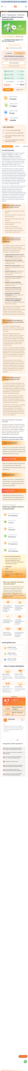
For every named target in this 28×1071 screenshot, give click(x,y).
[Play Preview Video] (14, 28)
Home (4, 15)
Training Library (11, 15)
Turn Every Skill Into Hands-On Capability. (14, 2)
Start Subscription (14, 63)
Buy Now (8, 90)
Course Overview (7, 146)
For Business (20, 53)
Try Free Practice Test (14, 45)
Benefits (17, 146)
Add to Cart (19, 90)
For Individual (8, 53)
